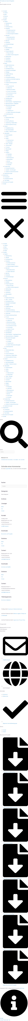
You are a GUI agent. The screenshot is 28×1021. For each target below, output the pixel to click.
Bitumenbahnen (9, 47)
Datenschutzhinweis (18, 609)
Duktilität (7, 49)
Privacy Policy (22, 620)
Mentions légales (17, 613)
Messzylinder (10, 159)
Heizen (7, 136)
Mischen (7, 40)
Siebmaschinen (10, 140)
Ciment (2, 510)
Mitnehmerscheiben (11, 89)
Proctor (7, 84)
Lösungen (5, 11)
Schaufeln (9, 164)
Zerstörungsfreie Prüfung (11, 124)
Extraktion (8, 28)
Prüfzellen (9, 108)
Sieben (7, 138)
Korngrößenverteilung (10, 77)
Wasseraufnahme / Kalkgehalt (12, 103)
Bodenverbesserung (10, 65)
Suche (1, 419)
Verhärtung (8, 60)
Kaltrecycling (8, 56)
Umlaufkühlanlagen (10, 44)
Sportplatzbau (9, 100)
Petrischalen (9, 162)
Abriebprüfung (9, 23)
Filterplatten (9, 154)
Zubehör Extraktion (11, 32)
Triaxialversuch (10, 110)
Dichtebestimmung (9, 68)
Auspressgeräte (9, 135)
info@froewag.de (4, 526)
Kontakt (4, 183)
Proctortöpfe (9, 94)
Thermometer (8, 145)
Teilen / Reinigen (9, 143)
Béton (2, 506)
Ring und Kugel (10, 52)
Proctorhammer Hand (11, 93)
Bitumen (6, 16)
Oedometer (8, 80)
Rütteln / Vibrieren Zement (11, 131)
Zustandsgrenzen (9, 114)
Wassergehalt (8, 61)
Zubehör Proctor (10, 96)
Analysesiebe (10, 142)
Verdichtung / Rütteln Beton (11, 122)
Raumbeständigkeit (10, 129)
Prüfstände (9, 107)
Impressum (10, 609)
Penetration (8, 58)
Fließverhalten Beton (10, 117)
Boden (5, 18)
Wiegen (7, 150)
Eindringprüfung (9, 26)
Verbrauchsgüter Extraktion (12, 33)
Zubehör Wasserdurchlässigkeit (13, 112)
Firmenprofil (6, 176)
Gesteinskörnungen (8, 173)
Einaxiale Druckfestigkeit (11, 70)
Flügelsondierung (9, 73)
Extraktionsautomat (11, 30)
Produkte (5, 19)
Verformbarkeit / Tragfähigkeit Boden (13, 101)
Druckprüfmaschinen (10, 168)
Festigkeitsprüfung (9, 128)
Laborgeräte (6, 133)
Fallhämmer (9, 87)
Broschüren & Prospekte (8, 182)
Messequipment (10, 157)
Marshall (7, 35)
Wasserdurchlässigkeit (10, 105)
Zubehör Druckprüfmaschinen (12, 171)
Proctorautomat (10, 86)
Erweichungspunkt (9, 51)
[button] (14, 214)
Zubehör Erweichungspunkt (12, 54)
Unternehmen (5, 175)
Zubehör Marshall (10, 39)
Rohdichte (8, 42)
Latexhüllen (9, 156)
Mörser (8, 161)
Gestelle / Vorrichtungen (11, 169)
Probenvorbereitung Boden (11, 82)
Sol (2, 508)
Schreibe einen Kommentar (7, 459)
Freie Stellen (6, 180)
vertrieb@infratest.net (5, 559)
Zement (5, 126)
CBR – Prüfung (9, 66)
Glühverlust (8, 75)
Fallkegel (7, 72)
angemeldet (8, 468)
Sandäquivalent (9, 98)
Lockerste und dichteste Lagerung (13, 79)
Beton (5, 14)
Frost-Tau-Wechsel (10, 121)
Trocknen (8, 147)
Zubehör (7, 152)
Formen (7, 119)
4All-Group (22, 988)
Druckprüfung (7, 166)
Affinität (7, 25)
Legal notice (16, 620)
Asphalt (5, 12)
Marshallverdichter (11, 37)
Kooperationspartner (8, 178)
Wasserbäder (8, 149)
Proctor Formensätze (11, 91)
